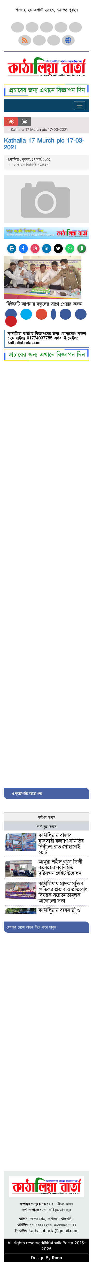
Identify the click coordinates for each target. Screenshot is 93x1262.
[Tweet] (26, 314)
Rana (57, 1257)
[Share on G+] (41, 314)
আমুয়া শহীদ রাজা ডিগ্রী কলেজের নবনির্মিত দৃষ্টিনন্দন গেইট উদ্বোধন (60, 868)
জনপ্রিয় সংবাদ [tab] (46, 826)
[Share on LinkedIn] (53, 314)
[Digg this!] (81, 314)
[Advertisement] (46, 573)
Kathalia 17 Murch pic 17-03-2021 (44, 144)
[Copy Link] (81, 248)
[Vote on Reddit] (65, 314)
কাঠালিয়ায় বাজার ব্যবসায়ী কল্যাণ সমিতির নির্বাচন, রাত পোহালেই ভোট (61, 844)
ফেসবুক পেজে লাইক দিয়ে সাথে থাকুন (31, 927)
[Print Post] (11, 248)
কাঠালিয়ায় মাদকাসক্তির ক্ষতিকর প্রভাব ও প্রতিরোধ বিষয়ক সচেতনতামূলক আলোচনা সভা (63, 892)
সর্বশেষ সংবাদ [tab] (46, 817)
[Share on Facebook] (11, 314)
